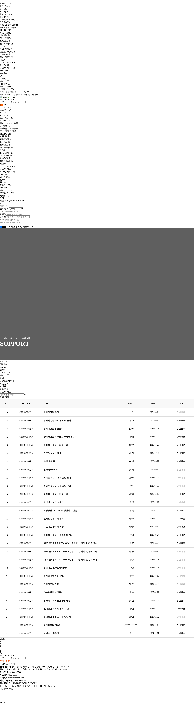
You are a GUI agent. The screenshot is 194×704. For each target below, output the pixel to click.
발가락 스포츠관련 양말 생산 (57, 600)
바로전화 (4, 201)
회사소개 (4, 9)
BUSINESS (5, 17)
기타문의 (4, 389)
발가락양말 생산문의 (54, 428)
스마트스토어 (19, 102)
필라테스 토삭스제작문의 (56, 568)
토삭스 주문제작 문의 (54, 519)
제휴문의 (4, 386)
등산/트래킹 (5, 38)
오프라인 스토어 (7, 89)
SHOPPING (5, 84)
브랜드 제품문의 (51, 633)
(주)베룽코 (5, 661)
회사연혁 (4, 11)
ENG (12, 97)
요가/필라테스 (6, 44)
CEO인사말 (5, 6)
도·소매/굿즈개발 (8, 27)
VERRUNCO (6, 3)
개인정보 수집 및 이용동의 (19, 227)
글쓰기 (3, 639)
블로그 (10, 94)
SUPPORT (4, 70)
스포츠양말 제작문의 (54, 592)
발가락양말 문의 (51, 412)
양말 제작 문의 (51, 461)
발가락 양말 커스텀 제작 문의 (58, 420)
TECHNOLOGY (7, 52)
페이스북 (36, 94)
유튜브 (17, 94)
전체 (2, 378)
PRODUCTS (5, 30)
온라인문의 (14, 201)
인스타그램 (26, 94)
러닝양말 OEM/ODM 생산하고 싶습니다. (63, 510)
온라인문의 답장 (51, 584)
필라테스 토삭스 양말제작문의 (58, 535)
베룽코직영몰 (6, 102)
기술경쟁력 (5, 54)
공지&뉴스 (5, 73)
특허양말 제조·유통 (9, 19)
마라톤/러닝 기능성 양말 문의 (58, 478)
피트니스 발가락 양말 (54, 527)
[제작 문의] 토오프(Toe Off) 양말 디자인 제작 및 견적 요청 (71, 543)
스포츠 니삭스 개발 (53, 453)
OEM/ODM (5, 22)
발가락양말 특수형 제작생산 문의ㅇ (60, 437)
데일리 (3, 46)
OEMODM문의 (7, 381)
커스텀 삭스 (5, 65)
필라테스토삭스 (51, 469)
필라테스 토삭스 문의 (54, 502)
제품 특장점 (5, 32)
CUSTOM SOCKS (8, 62)
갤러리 (3, 76)
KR (1, 105)
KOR (4, 97)
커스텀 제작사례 (7, 68)
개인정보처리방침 (7, 689)
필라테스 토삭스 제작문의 (56, 445)
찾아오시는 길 (6, 14)
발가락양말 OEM (52, 625)
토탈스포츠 (5, 41)
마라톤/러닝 (5, 35)
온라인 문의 (5, 81)
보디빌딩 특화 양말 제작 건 (56, 609)
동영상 (3, 78)
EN (5, 105)
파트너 (3, 60)
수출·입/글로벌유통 (9, 25)
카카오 (3, 94)
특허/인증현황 (6, 57)
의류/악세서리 (6, 49)
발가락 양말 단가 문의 (54, 576)
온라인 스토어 (6, 86)
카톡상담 (24, 201)
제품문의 (4, 383)
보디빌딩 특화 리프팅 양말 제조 (59, 617)
